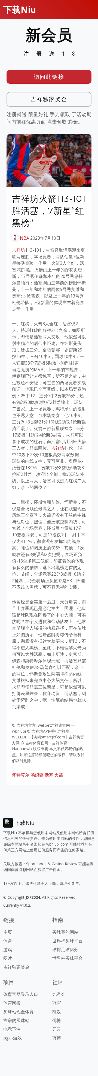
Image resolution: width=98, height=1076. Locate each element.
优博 (56, 1020)
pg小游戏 (12, 1038)
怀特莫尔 (20, 775)
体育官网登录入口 (20, 994)
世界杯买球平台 (67, 941)
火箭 (58, 775)
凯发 (56, 1012)
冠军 (56, 1003)
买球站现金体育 (18, 1012)
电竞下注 (12, 1029)
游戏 (7, 949)
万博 (56, 1038)
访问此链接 (49, 76)
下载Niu (19, 9)
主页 (7, 932)
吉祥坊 (18, 250)
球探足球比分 (65, 949)
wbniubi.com (57, 844)
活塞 (49, 775)
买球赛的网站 (65, 932)
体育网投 (12, 1003)
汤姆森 (37, 775)
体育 (7, 941)
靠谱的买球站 (16, 1020)
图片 (7, 958)
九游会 (58, 994)
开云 (56, 1029)
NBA (24, 238)
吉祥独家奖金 (49, 99)
